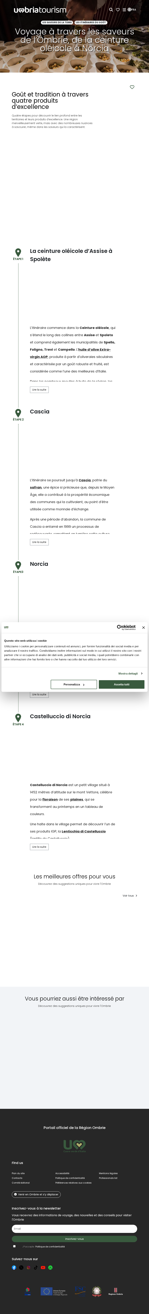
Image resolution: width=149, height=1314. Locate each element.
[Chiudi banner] (143, 627)
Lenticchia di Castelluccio (84, 831)
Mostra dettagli (128, 673)
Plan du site (18, 1173)
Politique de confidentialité (70, 1178)
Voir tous (128, 895)
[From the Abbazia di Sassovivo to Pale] (27, 1055)
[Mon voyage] (117, 10)
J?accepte (43, 1246)
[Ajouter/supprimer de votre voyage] (37, 908)
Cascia (85, 480)
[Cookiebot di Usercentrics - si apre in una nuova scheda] (120, 627)
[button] (132, 10)
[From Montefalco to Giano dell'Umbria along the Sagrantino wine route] (88, 1055)
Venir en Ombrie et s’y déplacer (38, 1194)
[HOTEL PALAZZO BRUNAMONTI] (120, 945)
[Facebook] (14, 1267)
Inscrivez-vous (74, 1239)
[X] (21, 1267)
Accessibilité (62, 1173)
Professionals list (108, 1178)
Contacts (17, 1178)
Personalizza (72, 684)
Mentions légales (108, 1173)
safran (36, 487)
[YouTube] (43, 1267)
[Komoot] (50, 1267)
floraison (50, 799)
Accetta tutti (121, 684)
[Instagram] (28, 1267)
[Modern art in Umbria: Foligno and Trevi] (119, 1055)
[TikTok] (36, 1267)
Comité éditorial (21, 1182)
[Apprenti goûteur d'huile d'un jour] (58, 945)
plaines (76, 799)
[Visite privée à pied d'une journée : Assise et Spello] (87, 945)
